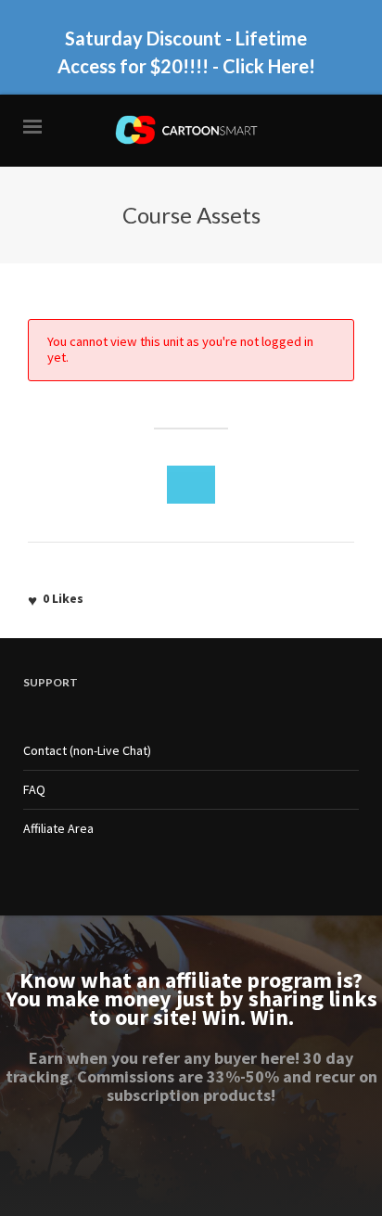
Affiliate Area (58, 828)
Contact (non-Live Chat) (87, 750)
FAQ (34, 789)
